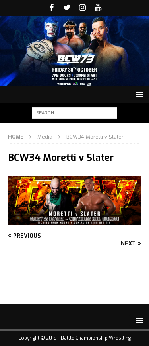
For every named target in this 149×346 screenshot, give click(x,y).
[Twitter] (67, 8)
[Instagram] (82, 8)
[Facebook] (51, 8)
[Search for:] (74, 112)
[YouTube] (98, 8)
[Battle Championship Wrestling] (74, 82)
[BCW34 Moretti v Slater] (74, 220)
